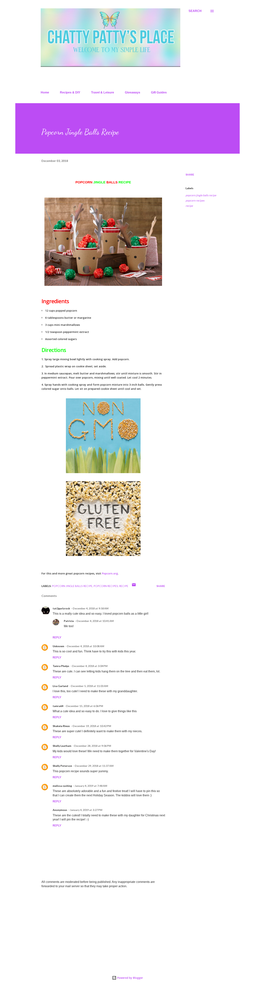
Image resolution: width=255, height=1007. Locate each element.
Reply (57, 637)
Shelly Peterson (62, 765)
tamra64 (58, 706)
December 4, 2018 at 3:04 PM (90, 666)
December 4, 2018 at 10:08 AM (85, 646)
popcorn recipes (195, 200)
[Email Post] (134, 586)
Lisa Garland (60, 686)
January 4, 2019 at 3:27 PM (86, 809)
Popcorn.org (110, 573)
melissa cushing (62, 785)
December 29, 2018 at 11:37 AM (94, 765)
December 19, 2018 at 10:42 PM (92, 726)
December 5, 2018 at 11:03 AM (89, 686)
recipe (189, 205)
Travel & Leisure (102, 92)
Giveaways (132, 92)
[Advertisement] (97, 919)
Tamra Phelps (61, 666)
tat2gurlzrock (61, 608)
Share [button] (190, 174)
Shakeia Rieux (61, 726)
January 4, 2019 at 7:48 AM (91, 785)
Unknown (58, 646)
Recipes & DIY (70, 92)
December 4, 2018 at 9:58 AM (90, 608)
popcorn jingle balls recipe (201, 195)
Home (45, 92)
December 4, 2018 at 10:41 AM (95, 620)
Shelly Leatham (62, 745)
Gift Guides (159, 92)
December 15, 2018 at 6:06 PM (84, 706)
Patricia (69, 620)
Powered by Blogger (129, 978)
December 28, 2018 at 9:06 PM (92, 745)
